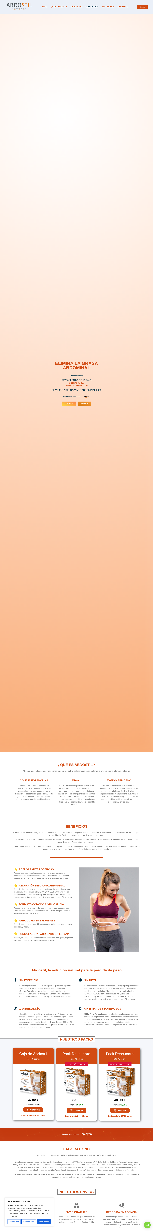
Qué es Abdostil (59, 7)
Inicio (44, 7)
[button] (147, 1225)
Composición (92, 7)
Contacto (123, 7)
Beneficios (76, 7)
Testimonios (108, 7)
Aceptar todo (44, 1222)
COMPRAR (35, 1110)
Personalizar (14, 1222)
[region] (29, 1212)
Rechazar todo (28, 1222)
